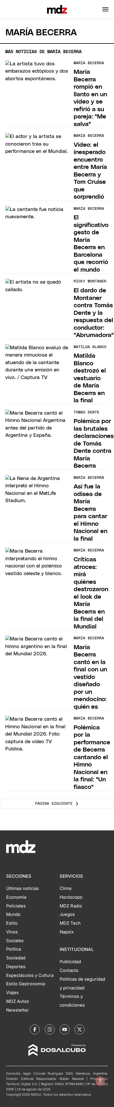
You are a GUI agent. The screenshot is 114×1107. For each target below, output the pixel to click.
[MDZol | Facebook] (34, 1029)
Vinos (12, 932)
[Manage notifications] (100, 1081)
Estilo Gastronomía (25, 983)
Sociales (15, 940)
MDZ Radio (71, 906)
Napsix (67, 932)
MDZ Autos (17, 1001)
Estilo (12, 923)
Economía (16, 897)
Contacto (69, 970)
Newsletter (17, 1010)
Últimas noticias (22, 888)
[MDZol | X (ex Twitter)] (79, 1029)
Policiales (16, 906)
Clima (65, 888)
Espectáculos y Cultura (29, 975)
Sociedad (15, 958)
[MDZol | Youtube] (64, 1029)
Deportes (15, 966)
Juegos (67, 914)
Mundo (13, 914)
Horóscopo (71, 897)
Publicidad (70, 961)
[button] (105, 9)
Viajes (12, 992)
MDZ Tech (70, 923)
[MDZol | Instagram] (49, 1029)
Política (13, 949)
